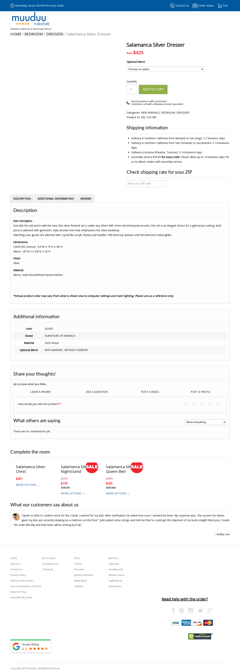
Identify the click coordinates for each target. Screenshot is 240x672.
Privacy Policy (18, 575)
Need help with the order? (185, 599)
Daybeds (114, 563)
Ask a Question (97, 392)
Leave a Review (40, 392)
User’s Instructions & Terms (25, 586)
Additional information (56, 198)
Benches (114, 558)
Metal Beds (80, 580)
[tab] (22, 198)
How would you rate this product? (39, 404)
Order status (206, 5)
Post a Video (150, 392)
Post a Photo (200, 392)
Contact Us (16, 569)
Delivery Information (22, 580)
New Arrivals (150, 112)
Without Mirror (75, 350)
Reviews (85, 198)
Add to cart (153, 89)
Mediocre (196, 403)
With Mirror (53, 350)
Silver (48, 328)
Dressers (55, 34)
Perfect (219, 403)
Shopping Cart (50, 563)
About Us (15, 563)
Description (22, 198)
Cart (225, 5)
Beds (77, 558)
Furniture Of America (59, 335)
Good (211, 403)
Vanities (78, 586)
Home (15, 34)
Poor (188, 403)
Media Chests (116, 575)
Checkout (47, 569)
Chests (78, 563)
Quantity (132, 81)
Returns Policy (18, 591)
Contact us (182, 5)
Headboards (116, 569)
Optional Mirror (136, 62)
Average (203, 403)
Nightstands (115, 580)
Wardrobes (115, 586)
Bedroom (34, 34)
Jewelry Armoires (83, 575)
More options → (28, 484)
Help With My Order (21, 597)
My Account (48, 558)
